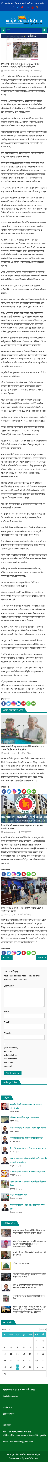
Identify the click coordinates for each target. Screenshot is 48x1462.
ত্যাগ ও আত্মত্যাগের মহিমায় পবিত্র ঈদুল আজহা (28, 1127)
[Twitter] (8, 703)
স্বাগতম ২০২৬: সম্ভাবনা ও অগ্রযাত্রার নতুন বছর (27, 1171)
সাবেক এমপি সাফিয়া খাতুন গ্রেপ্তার (8, 957)
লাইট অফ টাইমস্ (23, 71)
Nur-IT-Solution (32, 1458)
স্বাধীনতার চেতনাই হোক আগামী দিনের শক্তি (26, 1138)
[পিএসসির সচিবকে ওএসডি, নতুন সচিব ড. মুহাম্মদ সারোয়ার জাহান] (24, 808)
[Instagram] (13, 703)
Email (7, 1022)
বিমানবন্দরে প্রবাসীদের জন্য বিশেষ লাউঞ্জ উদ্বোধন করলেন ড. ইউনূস (22, 909)
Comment (9, 985)
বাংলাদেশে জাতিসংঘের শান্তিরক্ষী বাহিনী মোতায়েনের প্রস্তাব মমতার (42, 957)
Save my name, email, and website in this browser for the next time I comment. (11, 1057)
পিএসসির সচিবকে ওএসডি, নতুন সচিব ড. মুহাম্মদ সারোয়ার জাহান (22, 827)
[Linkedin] (18, 703)
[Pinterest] (23, 703)
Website (7, 1033)
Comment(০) (37, 71)
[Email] (33, 703)
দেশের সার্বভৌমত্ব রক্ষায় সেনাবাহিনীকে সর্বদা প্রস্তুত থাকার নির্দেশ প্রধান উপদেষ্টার (22, 748)
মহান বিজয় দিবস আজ (18, 1194)
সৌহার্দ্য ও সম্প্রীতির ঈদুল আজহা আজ (24, 1117)
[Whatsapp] (28, 703)
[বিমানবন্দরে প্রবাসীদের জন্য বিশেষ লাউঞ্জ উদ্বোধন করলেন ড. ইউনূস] (24, 891)
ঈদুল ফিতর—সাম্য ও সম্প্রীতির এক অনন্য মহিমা (28, 1148)
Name (7, 1011)
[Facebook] (3, 703)
